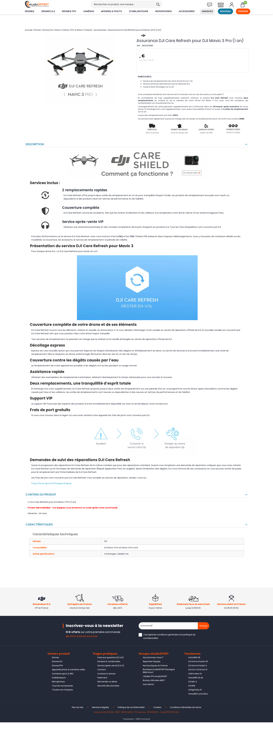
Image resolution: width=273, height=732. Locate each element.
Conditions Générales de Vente (185, 707)
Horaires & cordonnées (108, 661)
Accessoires (187, 11)
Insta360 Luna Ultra (198, 693)
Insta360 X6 (194, 657)
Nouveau (225, 11)
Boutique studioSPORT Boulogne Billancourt (159, 671)
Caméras (88, 11)
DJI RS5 (191, 685)
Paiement (102, 677)
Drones (29, 11)
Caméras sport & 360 (62, 673)
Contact (101, 669)
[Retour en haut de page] (269, 509)
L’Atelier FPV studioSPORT (155, 676)
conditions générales (167, 634)
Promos (243, 11)
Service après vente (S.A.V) (110, 665)
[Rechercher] (158, 4)
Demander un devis (107, 681)
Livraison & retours (106, 673)
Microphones (163, 11)
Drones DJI (48, 11)
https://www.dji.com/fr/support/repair (51, 483)
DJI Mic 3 (192, 681)
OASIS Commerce (143, 719)
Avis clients (148, 684)
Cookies (157, 707)
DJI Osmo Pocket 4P (198, 661)
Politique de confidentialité (131, 707)
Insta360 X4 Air (195, 677)
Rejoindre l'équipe (151, 661)
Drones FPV (69, 11)
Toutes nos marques (62, 689)
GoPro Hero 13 (195, 673)
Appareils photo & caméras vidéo (68, 669)
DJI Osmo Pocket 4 (197, 665)
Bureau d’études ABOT (154, 680)
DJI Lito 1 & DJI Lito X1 (197, 669)
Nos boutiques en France (155, 665)
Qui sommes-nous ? (153, 657)
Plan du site (77, 707)
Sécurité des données (108, 685)
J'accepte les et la (169, 636)
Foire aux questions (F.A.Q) (110, 657)
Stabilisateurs (138, 11)
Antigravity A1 (195, 689)
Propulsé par (128, 719)
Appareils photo (111, 11)
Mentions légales (100, 707)
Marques (207, 11)
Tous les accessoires (62, 685)
